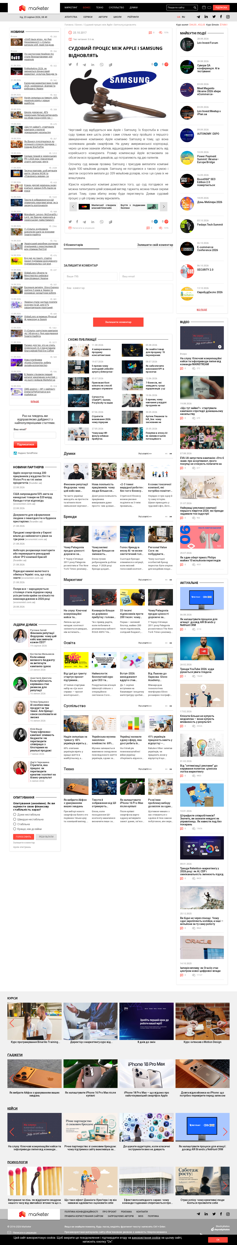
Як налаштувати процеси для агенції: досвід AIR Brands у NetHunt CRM (198, 622)
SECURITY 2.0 (205, 269)
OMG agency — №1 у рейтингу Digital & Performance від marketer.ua (39, 392)
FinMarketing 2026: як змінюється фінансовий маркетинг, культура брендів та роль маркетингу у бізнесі (40, 71)
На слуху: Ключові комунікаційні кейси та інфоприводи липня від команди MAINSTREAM (201, 361)
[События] (209, 8)
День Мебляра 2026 (209, 202)
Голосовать (23, 836)
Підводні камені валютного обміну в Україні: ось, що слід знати (32, 574)
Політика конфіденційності (81, 1212)
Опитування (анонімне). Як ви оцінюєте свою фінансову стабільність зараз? (34, 806)
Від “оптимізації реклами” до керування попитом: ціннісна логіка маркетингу (199, 768)
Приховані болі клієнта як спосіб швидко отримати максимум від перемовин (102, 388)
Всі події (202, 309)
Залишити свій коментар (155, 245)
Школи (117, 17)
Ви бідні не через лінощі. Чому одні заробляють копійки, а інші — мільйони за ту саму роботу (201, 921)
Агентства (71, 17)
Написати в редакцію (83, 228)
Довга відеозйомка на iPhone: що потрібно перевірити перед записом (202, 1094)
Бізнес (87, 7)
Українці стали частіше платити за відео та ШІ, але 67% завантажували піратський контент (40, 305)
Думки (134, 7)
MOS (140, 1216)
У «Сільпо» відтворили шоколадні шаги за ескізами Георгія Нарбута (39, 232)
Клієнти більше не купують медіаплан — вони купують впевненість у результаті (197, 718)
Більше (35, 401)
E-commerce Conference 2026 (207, 249)
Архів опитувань (22, 847)
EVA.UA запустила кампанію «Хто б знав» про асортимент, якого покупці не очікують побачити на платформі (202, 462)
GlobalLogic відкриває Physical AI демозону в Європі (40, 318)
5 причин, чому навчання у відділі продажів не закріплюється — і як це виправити (156, 405)
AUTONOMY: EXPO (208, 133)
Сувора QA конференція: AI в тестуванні (208, 68)
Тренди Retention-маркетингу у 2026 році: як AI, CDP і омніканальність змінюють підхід (201, 871)
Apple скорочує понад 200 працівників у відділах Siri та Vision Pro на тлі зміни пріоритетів (31, 477)
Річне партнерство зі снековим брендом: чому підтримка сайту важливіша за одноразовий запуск (90, 1148)
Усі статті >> (145, 453)
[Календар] (204, 8)
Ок (217, 1240)
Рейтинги (133, 17)
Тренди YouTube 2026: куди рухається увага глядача (197, 670)
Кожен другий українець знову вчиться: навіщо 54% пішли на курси (40, 188)
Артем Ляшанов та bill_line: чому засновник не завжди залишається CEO (156, 422)
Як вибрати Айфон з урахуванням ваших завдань (34, 1094)
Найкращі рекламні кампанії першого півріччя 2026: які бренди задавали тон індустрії (201, 510)
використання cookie (146, 1237)
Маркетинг (71, 7)
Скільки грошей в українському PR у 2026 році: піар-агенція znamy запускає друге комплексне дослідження (40, 159)
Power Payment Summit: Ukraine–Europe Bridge (208, 159)
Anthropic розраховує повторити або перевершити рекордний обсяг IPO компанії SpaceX (34, 553)
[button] (170, 453)
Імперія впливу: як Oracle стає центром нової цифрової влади (200, 969)
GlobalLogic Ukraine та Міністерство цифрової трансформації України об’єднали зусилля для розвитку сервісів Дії (41, 276)
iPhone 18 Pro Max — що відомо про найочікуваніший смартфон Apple (146, 1094)
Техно (99, 7)
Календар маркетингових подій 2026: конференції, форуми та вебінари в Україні (41, 86)
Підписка (221, 7)
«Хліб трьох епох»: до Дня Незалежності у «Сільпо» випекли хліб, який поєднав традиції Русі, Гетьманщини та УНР (40, 42)
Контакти (142, 1212)
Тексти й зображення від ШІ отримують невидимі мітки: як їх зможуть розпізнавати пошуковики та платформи (41, 203)
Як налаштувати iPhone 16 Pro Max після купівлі (90, 1094)
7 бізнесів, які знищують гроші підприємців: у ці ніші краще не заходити (155, 388)
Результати (46, 836)
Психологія (17, 1162)
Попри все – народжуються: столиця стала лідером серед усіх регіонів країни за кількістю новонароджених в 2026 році (33, 593)
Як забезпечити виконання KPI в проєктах (155, 368)
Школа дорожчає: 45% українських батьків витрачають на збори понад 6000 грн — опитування (41, 115)
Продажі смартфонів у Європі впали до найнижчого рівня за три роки (32, 536)
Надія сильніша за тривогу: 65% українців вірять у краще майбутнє (41, 100)
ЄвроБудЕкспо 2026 (210, 292)
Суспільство (116, 7)
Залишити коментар (118, 321)
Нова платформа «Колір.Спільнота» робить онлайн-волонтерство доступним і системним (37, 363)
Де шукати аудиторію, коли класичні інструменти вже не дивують (146, 1148)
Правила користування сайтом (84, 1216)
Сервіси (87, 17)
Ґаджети (15, 1055)
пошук (195, 7)
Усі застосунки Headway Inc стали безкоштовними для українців (39, 57)
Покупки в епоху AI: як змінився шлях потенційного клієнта (157, 437)
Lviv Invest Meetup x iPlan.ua (209, 113)
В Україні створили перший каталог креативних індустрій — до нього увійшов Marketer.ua (40, 377)
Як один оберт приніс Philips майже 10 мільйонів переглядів (200, 559)
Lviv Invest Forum (207, 42)
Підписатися (25, 444)
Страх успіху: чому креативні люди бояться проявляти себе (202, 1201)
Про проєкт (109, 1212)
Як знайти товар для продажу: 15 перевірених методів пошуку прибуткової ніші (155, 355)
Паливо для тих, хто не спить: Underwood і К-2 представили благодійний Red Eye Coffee (39, 348)
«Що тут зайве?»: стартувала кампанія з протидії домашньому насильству (39, 130)
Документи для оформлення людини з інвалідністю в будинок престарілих (34, 518)
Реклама (126, 1212)
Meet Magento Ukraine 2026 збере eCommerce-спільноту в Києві (209, 93)
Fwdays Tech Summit (210, 224)
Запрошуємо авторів (121, 1216)
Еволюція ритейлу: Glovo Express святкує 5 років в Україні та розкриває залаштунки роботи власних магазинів (41, 290)
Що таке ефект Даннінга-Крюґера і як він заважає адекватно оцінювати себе (90, 1201)
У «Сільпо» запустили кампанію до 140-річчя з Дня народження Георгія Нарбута (41, 333)
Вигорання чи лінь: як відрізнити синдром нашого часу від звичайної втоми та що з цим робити (34, 1201)
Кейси (12, 1108)
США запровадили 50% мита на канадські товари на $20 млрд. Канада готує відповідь (33, 497)
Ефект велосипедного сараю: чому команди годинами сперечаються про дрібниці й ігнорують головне (146, 1201)
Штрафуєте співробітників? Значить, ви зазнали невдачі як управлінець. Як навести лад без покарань (200, 820)
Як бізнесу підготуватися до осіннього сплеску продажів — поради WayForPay (40, 144)
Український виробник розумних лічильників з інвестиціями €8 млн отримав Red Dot (41, 246)
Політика (153, 1216)
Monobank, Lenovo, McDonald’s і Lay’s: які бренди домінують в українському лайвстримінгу (40, 217)
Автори (103, 17)
